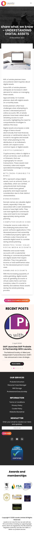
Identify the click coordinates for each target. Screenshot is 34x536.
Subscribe (6, 433)
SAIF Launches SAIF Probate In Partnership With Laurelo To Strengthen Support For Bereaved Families (17, 350)
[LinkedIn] (22, 439)
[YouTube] (17, 439)
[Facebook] (12, 439)
